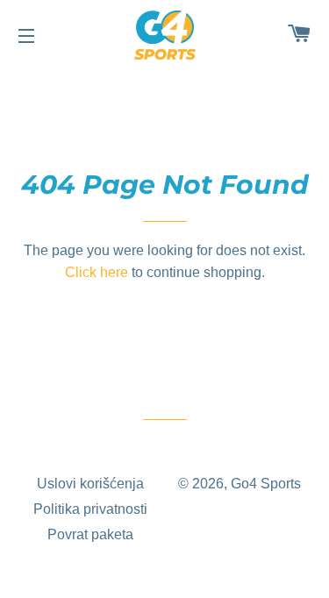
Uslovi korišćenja (90, 483)
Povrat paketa (90, 534)
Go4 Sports (266, 483)
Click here (96, 272)
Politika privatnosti (90, 509)
